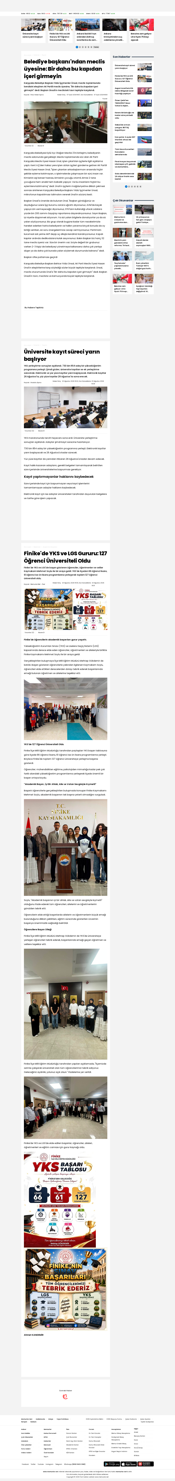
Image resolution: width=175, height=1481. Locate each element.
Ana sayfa (27, 55)
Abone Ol (41, 146)
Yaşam (44, 345)
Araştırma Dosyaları (50, 547)
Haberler (36, 55)
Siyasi (44, 55)
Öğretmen (37, 547)
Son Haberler (121, 56)
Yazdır (104, 99)
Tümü (96, 47)
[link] (133, 66)
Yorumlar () (29, 146)
